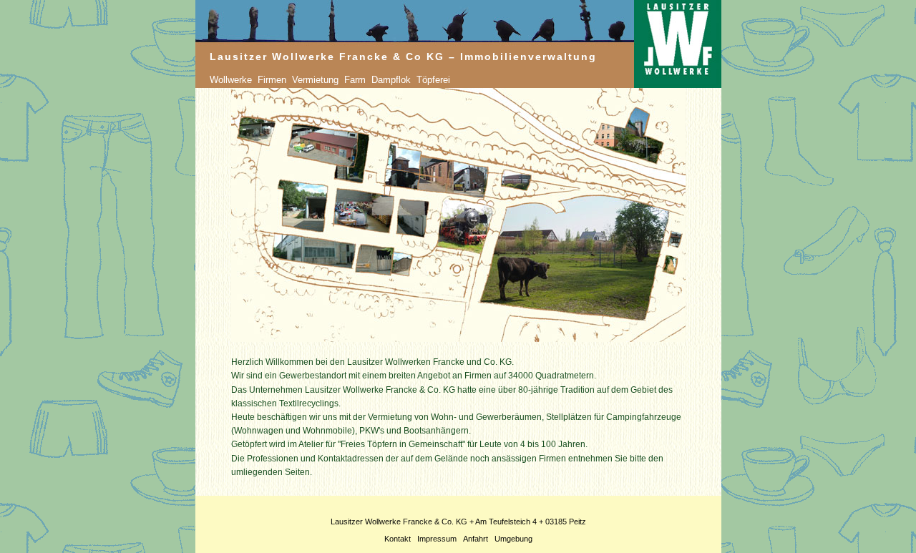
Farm (355, 79)
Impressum (437, 538)
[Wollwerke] (256, 79)
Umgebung (513, 538)
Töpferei (433, 79)
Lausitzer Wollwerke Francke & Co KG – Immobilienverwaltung (403, 56)
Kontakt (397, 538)
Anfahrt (475, 538)
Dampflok (391, 79)
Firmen (272, 79)
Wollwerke (231, 79)
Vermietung (315, 79)
